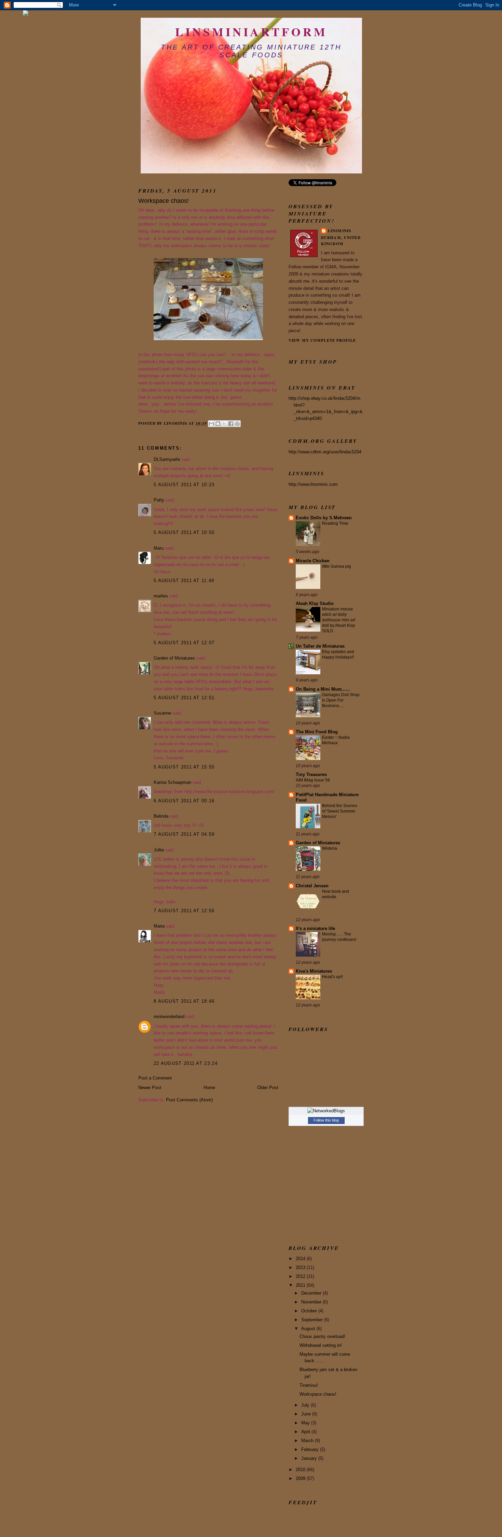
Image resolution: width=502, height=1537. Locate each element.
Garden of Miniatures (174, 658)
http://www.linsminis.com (313, 484)
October (309, 1310)
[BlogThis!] (217, 423)
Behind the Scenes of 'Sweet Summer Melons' (339, 811)
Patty (159, 500)
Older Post (267, 1087)
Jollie (159, 849)
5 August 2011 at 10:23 (184, 484)
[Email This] (211, 423)
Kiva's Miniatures (314, 971)
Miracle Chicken (313, 560)
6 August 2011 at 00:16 (184, 800)
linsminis (339, 231)
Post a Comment (155, 1078)
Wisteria (329, 848)
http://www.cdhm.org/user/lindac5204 (325, 451)
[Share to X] (224, 423)
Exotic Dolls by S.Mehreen (324, 517)
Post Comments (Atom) (189, 1099)
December (312, 1293)
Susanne (162, 713)
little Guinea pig (336, 566)
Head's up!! (332, 976)
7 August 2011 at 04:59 (184, 834)
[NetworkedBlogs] (326, 1110)
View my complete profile (322, 340)
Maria (159, 926)
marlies (161, 595)
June (306, 1413)
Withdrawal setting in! (320, 1345)
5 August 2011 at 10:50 (184, 532)
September (312, 1319)
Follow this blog (326, 1120)
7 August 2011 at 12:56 (184, 910)
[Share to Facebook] (230, 423)
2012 (301, 1276)
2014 (301, 1258)
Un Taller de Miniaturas (320, 646)
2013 (301, 1267)
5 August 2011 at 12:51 (184, 697)
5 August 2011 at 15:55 (184, 767)
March (308, 1440)
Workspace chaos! (317, 1394)
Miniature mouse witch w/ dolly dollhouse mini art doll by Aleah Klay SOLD (338, 620)
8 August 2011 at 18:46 (184, 1001)
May (306, 1422)
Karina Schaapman (172, 782)
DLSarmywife (167, 459)
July (306, 1405)
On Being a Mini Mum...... (323, 689)
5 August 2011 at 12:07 (184, 642)
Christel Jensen (312, 885)
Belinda (161, 816)
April (306, 1431)
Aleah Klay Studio (315, 603)
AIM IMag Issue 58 (313, 780)
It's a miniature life (315, 928)
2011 (301, 1285)
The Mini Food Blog (317, 731)
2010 (301, 1469)
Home (209, 1087)
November (312, 1302)
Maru (159, 548)
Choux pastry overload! (322, 1336)
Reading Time (335, 523)
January (309, 1458)
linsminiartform (251, 31)
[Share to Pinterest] (237, 423)
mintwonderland (169, 1016)
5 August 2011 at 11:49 (184, 580)
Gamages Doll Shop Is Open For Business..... (341, 700)
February (310, 1449)
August (309, 1328)
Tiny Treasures (311, 774)
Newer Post (149, 1087)
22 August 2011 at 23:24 (186, 1063)
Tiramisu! (308, 1385)
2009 (301, 1478)
